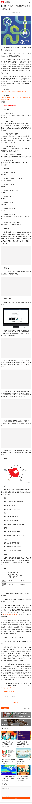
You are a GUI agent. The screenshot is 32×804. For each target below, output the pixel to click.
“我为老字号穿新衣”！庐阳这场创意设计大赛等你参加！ (23, 780)
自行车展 (13, 699)
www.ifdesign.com (9, 694)
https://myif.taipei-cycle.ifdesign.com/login (13, 91)
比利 (2, 12)
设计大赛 (7, 12)
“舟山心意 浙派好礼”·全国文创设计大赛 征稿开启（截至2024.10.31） (8, 780)
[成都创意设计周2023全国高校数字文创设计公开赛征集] (23, 738)
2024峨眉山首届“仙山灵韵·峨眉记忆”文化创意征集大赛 (23, 763)
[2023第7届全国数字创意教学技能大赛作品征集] (8, 755)
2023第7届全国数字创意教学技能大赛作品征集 (8, 763)
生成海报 (5, 711)
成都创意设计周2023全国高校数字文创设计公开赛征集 (23, 746)
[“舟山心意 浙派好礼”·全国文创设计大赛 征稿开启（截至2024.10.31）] (8, 773)
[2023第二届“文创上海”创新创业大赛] (8, 738)
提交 (16, 801)
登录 (3, 798)
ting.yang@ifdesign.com (10, 617)
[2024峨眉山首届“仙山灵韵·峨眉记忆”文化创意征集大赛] (23, 755)
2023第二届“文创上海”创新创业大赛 (8, 746)
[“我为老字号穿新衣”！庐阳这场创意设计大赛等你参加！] (23, 773)
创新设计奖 (5, 699)
